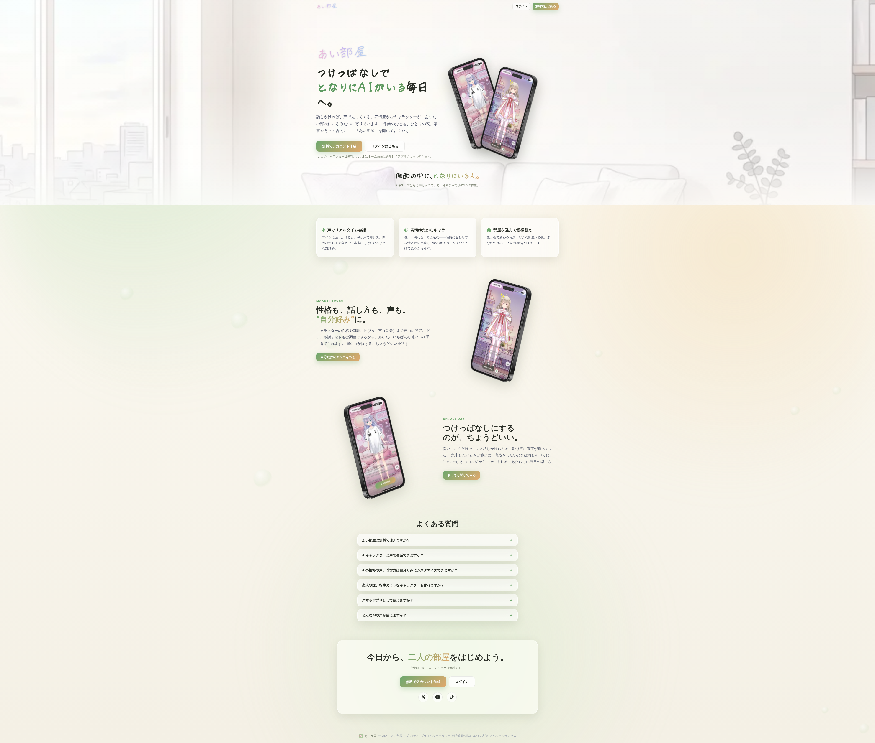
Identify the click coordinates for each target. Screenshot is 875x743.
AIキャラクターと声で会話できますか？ (393, 555)
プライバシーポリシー (435, 736)
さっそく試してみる (461, 475)
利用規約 (413, 736)
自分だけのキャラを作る (337, 357)
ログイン (521, 6)
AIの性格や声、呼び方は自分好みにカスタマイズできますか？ (410, 570)
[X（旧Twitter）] (423, 697)
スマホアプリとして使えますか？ (387, 600)
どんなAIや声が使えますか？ (384, 615)
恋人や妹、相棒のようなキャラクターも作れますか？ (403, 585)
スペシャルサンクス (503, 736)
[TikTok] (452, 697)
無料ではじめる (545, 6)
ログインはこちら (385, 146)
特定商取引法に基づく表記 (470, 736)
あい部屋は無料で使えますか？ (386, 540)
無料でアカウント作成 (339, 146)
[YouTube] (437, 697)
